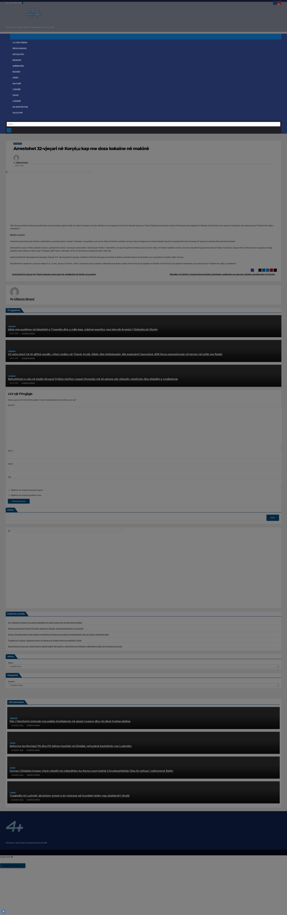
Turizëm (17, 89)
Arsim (15, 77)
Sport (16, 95)
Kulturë (17, 83)
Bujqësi (16, 72)
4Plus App (18, 113)
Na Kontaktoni (20, 107)
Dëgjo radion (19, 48)
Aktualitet (18, 54)
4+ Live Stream (20, 42)
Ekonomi (17, 60)
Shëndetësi (18, 66)
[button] (6, 119)
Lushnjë (17, 101)
